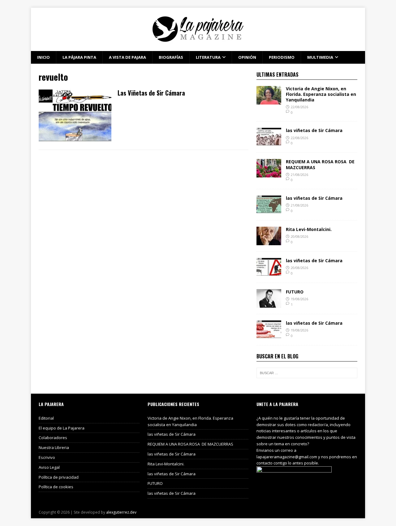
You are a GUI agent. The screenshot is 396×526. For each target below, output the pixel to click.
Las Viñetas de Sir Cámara (151, 92)
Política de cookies (56, 487)
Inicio (43, 57)
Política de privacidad (59, 477)
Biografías (171, 57)
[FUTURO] (268, 304)
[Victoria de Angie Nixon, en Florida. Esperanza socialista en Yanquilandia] (268, 101)
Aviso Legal (49, 467)
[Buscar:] (306, 373)
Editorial (46, 418)
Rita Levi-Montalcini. (309, 229)
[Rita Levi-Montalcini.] (268, 242)
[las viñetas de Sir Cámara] (268, 143)
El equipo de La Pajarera (61, 428)
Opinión (247, 57)
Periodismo (282, 57)
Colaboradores (53, 437)
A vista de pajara (127, 57)
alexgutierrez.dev (121, 512)
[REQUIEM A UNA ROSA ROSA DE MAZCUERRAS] (268, 174)
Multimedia (320, 57)
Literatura (208, 57)
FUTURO (294, 292)
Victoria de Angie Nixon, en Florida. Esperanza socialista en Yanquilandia (321, 94)
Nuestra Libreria (54, 447)
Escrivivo (47, 457)
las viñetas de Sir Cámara (314, 130)
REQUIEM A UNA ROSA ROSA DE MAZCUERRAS (320, 164)
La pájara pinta (79, 57)
